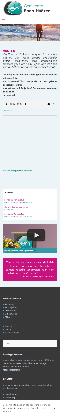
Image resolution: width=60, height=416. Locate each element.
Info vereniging (12, 332)
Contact (9, 329)
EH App (8, 317)
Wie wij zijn (10, 304)
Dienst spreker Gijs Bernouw (18, 215)
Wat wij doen (11, 307)
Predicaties (10, 310)
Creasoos (16, 208)
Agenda (9, 326)
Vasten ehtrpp (10, 170)
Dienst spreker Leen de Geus (18, 201)
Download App (12, 394)
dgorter (28, 170)
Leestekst (7, 110)
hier (39, 408)
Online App (10, 397)
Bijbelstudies (11, 313)
